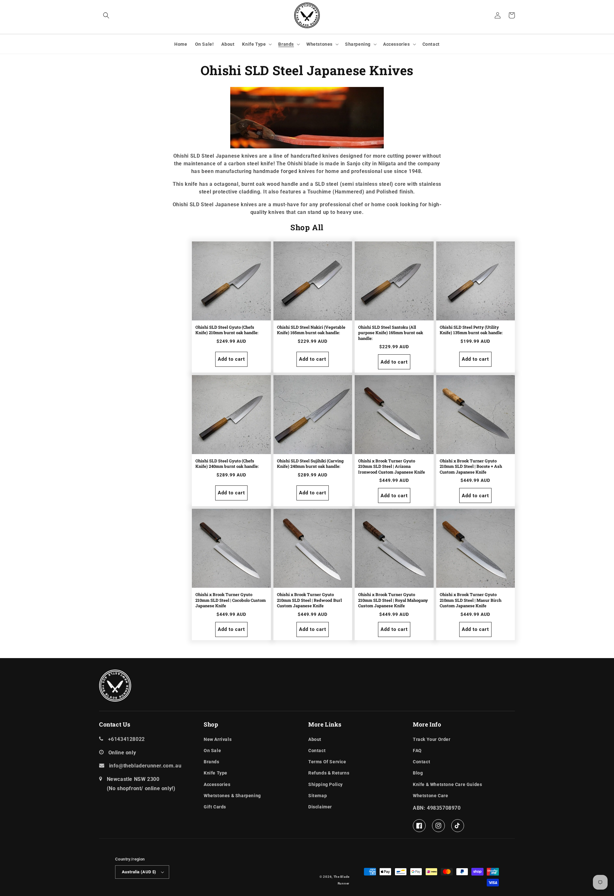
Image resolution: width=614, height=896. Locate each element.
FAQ (417, 750)
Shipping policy (325, 784)
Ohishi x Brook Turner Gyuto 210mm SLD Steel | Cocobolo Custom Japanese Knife (230, 600)
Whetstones (319, 44)
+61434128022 (126, 739)
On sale (212, 750)
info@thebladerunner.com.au (145, 766)
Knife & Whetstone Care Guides (447, 784)
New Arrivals (218, 739)
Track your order (432, 739)
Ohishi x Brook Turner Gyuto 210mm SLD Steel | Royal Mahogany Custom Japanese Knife (393, 600)
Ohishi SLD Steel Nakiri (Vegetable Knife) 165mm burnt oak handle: (311, 330)
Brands (286, 44)
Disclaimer (320, 806)
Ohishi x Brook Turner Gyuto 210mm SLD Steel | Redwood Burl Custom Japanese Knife (309, 600)
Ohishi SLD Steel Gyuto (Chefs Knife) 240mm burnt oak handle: (227, 463)
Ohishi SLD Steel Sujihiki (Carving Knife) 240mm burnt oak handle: (310, 463)
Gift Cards (215, 806)
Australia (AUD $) (139, 871)
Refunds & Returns (328, 772)
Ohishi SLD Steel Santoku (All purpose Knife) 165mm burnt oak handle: (390, 333)
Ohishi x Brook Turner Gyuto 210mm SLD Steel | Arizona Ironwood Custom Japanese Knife (391, 466)
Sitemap (317, 795)
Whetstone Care (430, 795)
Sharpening (358, 44)
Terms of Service (327, 761)
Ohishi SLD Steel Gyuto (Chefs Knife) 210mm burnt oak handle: (226, 330)
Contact (317, 750)
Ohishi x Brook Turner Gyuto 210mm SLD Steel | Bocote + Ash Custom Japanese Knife (471, 466)
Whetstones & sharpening (232, 795)
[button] (106, 15)
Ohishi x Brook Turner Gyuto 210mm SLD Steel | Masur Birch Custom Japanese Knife (470, 600)
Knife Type (254, 44)
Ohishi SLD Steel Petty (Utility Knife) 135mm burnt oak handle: (471, 330)
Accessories (396, 44)
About (314, 739)
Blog (418, 772)
